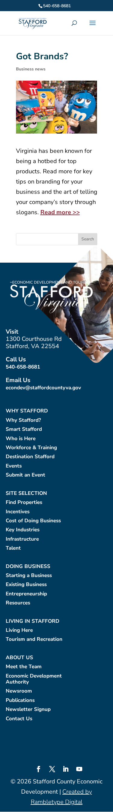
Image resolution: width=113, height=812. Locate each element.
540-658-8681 (23, 366)
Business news (31, 69)
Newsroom (19, 691)
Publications (20, 700)
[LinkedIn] (66, 770)
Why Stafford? (23, 420)
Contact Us (19, 719)
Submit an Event (25, 475)
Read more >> (60, 212)
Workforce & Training (31, 448)
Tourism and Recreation (34, 639)
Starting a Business (29, 576)
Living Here (19, 630)
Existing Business (26, 585)
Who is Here (21, 439)
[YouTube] (79, 770)
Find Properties (24, 502)
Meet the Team (24, 667)
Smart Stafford (24, 429)
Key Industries (22, 530)
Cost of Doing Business (33, 521)
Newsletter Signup (28, 709)
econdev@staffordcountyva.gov (43, 387)
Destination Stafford (30, 457)
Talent (13, 548)
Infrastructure (22, 539)
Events (14, 466)
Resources (18, 603)
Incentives (18, 512)
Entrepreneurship (26, 594)
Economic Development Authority (34, 679)
